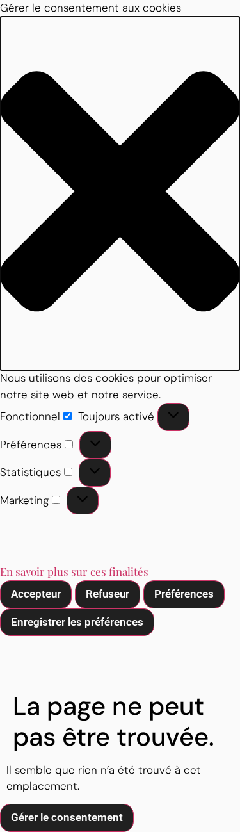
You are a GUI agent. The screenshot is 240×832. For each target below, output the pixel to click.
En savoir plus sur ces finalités (74, 571)
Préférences (184, 593)
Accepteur (36, 593)
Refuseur (107, 593)
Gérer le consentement (67, 817)
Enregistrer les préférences (77, 622)
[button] (120, 194)
